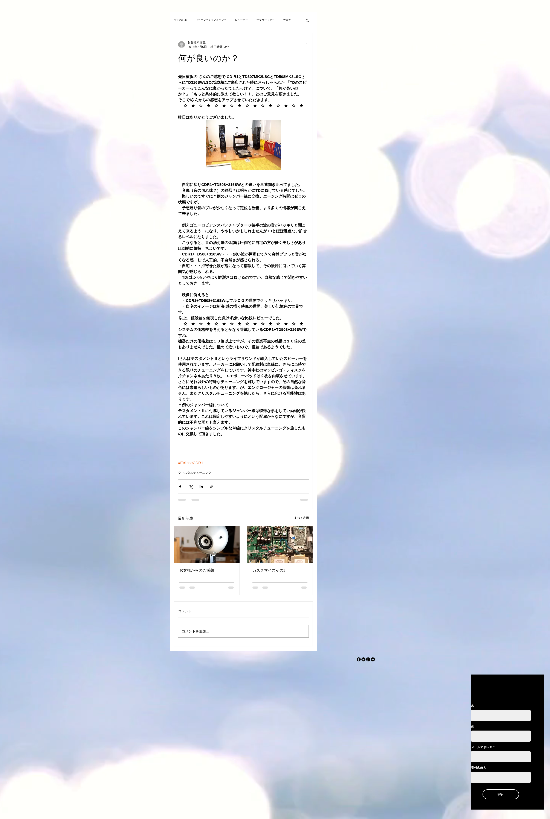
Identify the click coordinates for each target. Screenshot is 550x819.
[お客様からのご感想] (207, 544)
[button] (307, 20)
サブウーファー (266, 19)
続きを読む (289, 19)
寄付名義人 (478, 771)
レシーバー (241, 19)
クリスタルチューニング (194, 472)
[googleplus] (368, 663)
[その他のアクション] (306, 44)
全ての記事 (180, 19)
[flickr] (373, 663)
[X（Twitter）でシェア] (191, 487)
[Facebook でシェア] (180, 487)
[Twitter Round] (363, 663)
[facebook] (359, 663)
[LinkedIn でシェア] (201, 487)
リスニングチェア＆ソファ (211, 19)
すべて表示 (301, 518)
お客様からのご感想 (196, 570)
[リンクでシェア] (212, 487)
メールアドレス (481, 750)
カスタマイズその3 (268, 570)
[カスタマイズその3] (280, 544)
